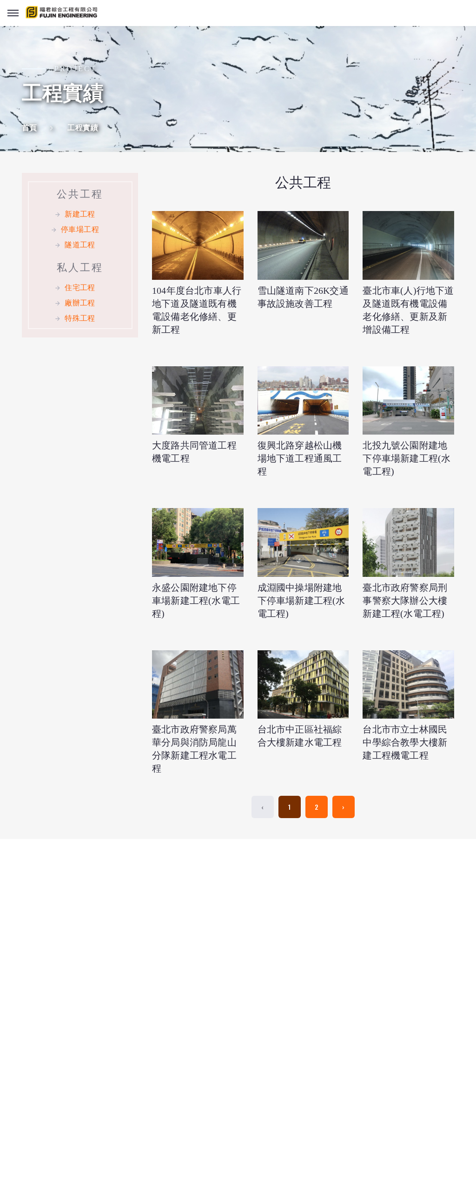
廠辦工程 (80, 302)
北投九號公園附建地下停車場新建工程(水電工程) (406, 458)
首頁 (29, 127)
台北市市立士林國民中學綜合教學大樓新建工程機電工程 (405, 742)
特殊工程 (80, 318)
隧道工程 (80, 244)
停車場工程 (80, 229)
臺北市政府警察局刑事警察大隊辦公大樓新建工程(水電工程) (405, 600)
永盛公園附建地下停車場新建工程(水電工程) (196, 600)
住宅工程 (80, 287)
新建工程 (80, 214)
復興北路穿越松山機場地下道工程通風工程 (300, 458)
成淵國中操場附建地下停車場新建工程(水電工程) (301, 600)
